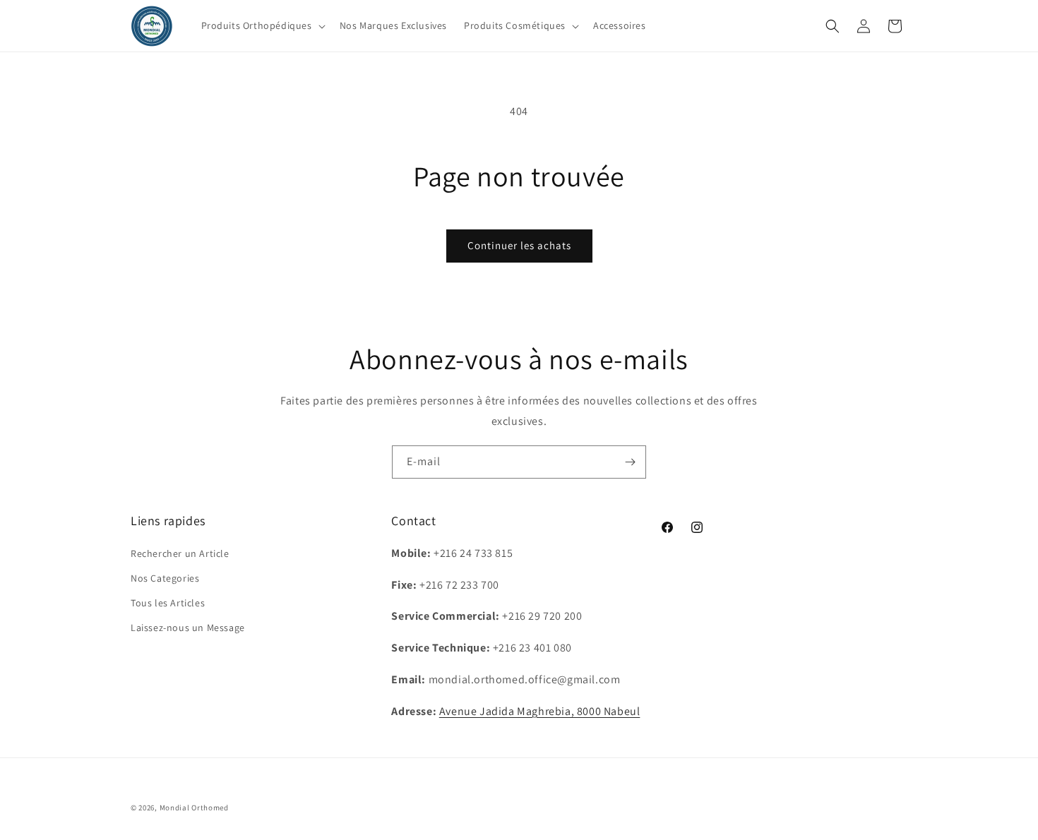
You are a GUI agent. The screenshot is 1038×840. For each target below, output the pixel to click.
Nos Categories (165, 578)
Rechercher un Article (180, 553)
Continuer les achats (519, 245)
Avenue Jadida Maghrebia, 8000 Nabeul (539, 711)
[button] (262, 25)
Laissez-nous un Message (188, 627)
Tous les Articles (168, 602)
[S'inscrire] (629, 462)
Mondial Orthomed (194, 807)
